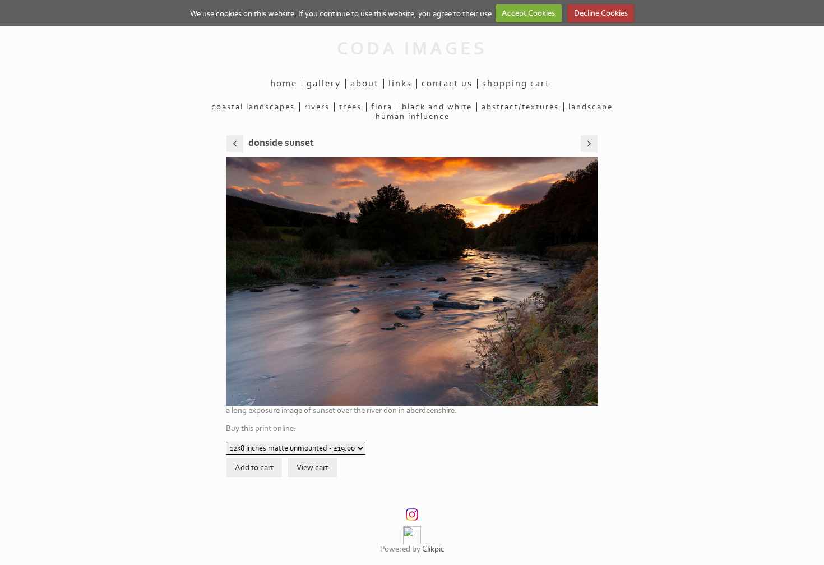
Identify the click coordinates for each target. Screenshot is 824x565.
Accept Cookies (528, 13)
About (364, 84)
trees (350, 107)
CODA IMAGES (412, 48)
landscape (590, 107)
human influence (413, 116)
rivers (317, 107)
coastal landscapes (253, 107)
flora (381, 107)
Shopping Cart (516, 84)
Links (400, 84)
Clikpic (433, 549)
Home (283, 84)
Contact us (447, 84)
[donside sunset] (412, 281)
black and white (437, 107)
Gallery (324, 84)
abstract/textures (520, 107)
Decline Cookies (601, 13)
